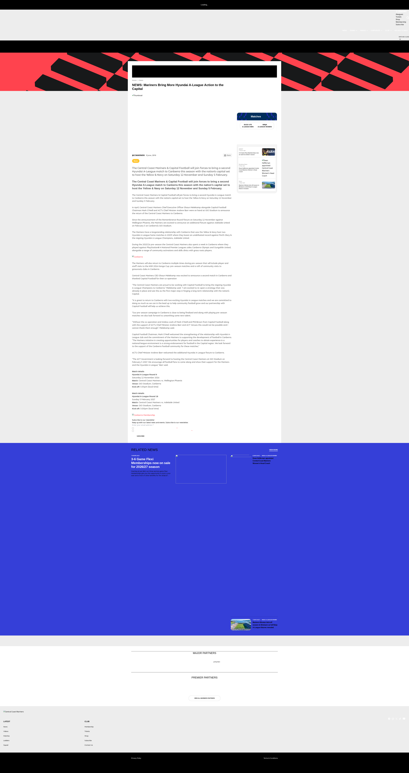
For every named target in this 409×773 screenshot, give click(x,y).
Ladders (6, 740)
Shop (86, 736)
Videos (363, 30)
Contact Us (89, 745)
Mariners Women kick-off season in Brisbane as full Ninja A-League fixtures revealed (249, 186)
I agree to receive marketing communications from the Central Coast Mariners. (163, 431)
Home (134, 80)
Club (387, 30)
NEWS (344, 30)
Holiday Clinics (401, 30)
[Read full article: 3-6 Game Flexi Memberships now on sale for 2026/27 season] (268, 152)
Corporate (375, 30)
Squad (5, 745)
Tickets (87, 731)
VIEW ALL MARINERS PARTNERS (204, 698)
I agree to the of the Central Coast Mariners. (156, 428)
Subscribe (140, 436)
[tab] (248, 125)
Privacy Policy (149, 428)
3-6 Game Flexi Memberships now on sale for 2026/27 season (150, 463)
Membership (89, 727)
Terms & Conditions (271, 758)
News (141, 80)
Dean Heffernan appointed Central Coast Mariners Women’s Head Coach (249, 170)
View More (273, 450)
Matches (6, 736)
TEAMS (352, 30)
